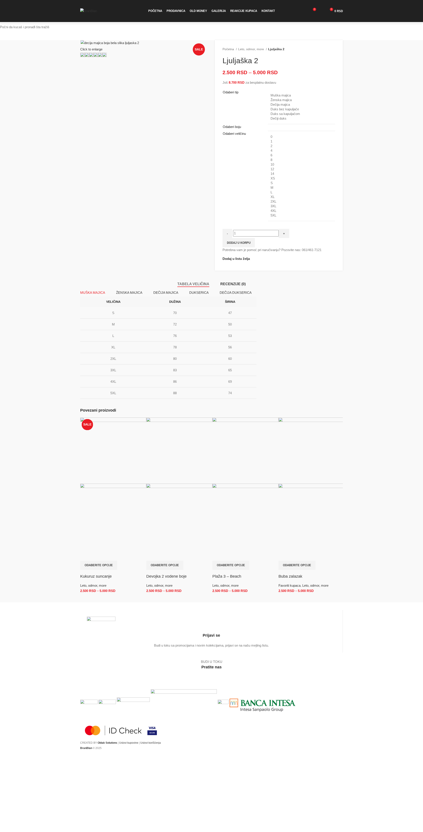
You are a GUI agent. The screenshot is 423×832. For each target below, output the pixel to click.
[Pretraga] (304, 11)
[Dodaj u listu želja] (96, 555)
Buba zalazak (290, 576)
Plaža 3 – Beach (226, 576)
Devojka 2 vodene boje (166, 576)
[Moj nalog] (321, 11)
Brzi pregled (85, 555)
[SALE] (113, 450)
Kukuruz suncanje (96, 576)
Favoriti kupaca (289, 585)
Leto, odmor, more (93, 585)
